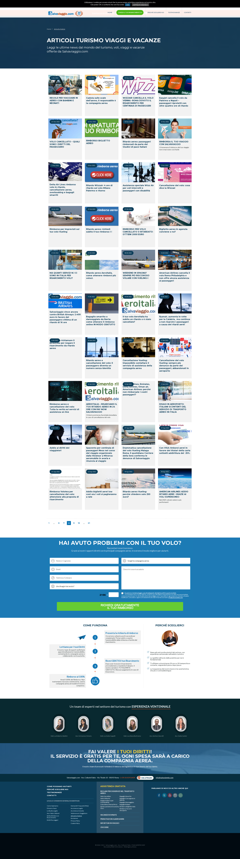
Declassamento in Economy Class (109, 807)
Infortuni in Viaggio (109, 823)
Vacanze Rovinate (108, 815)
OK (127, 5)
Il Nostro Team (52, 808)
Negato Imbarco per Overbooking (107, 801)
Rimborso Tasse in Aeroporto (126, 809)
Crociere (104, 827)
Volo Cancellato (105, 796)
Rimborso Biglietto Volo (127, 807)
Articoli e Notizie (76, 816)
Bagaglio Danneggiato (127, 802)
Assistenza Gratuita (77, 811)
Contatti (187, 12)
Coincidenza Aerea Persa (108, 804)
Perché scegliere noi (156, 12)
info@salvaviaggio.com (175, 597)
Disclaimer (74, 818)
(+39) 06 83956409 (127, 778)
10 (79, 523)
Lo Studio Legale (52, 811)
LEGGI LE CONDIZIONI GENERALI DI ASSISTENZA (63, 801)
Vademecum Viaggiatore (79, 813)
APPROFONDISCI (140, 5)
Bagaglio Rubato (125, 804)
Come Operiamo (52, 806)
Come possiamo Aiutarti (59, 786)
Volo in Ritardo (105, 798)
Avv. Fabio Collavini (53, 813)
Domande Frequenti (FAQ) (80, 806)
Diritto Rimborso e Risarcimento (53, 817)
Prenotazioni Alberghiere (112, 819)
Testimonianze (174, 12)
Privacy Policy (75, 821)
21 (89, 523)
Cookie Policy (75, 823)
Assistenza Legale (77, 808)
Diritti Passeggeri (52, 820)
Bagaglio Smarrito (125, 796)
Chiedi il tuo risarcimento (129, 12)
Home (110, 12)
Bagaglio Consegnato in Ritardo (127, 799)
